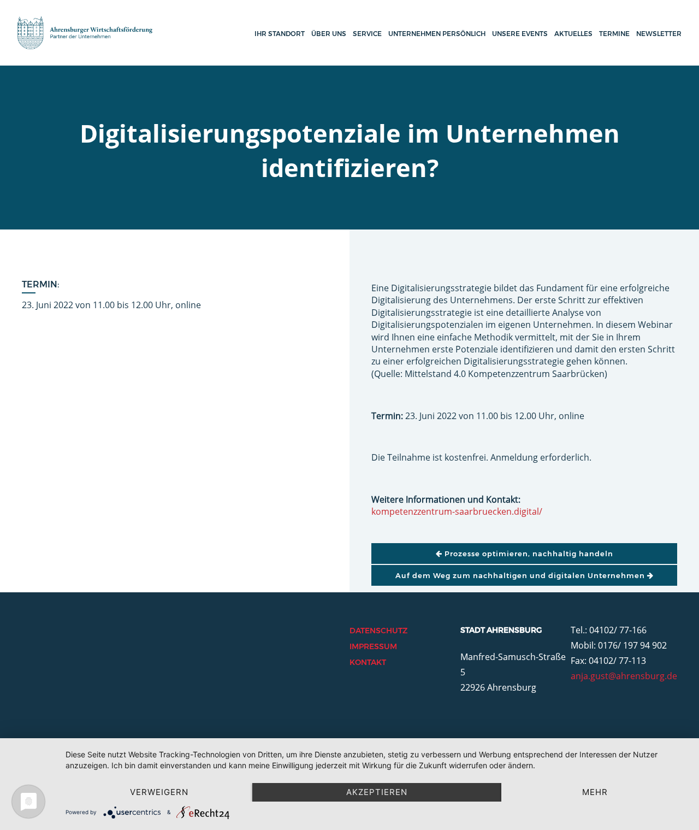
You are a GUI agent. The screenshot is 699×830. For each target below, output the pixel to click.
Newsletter (659, 34)
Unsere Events (520, 34)
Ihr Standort (279, 34)
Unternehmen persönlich (436, 34)
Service (367, 34)
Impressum (373, 646)
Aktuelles (573, 34)
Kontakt (368, 662)
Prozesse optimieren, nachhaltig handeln (527, 553)
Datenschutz (378, 630)
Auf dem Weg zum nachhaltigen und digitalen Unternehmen (521, 575)
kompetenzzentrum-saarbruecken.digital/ (456, 511)
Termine (614, 34)
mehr (595, 792)
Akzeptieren (376, 792)
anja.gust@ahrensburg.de (624, 676)
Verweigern (159, 792)
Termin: (41, 284)
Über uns (328, 34)
